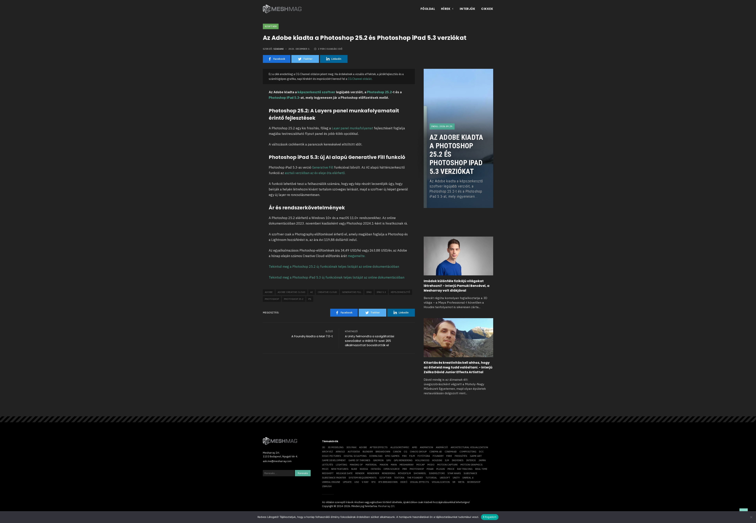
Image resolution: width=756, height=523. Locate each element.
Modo (431, 464)
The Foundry (415, 477)
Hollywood (422, 460)
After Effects (379, 447)
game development (334, 460)
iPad (369, 292)
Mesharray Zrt (386, 506)
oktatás (376, 468)
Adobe (269, 292)
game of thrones (359, 460)
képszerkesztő (400, 292)
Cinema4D (451, 451)
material (371, 464)
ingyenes (457, 460)
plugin (440, 468)
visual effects (419, 481)
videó (403, 481)
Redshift (328, 473)
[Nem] (751, 517)
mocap (420, 464)
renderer (373, 473)
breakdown (383, 451)
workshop (473, 481)
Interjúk (467, 9)
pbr (404, 468)
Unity (456, 477)
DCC (481, 451)
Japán (482, 460)
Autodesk (354, 451)
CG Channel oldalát (360, 79)
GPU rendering (403, 460)
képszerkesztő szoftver (316, 92)
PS (309, 298)
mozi (325, 468)
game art (476, 455)
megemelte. (356, 256)
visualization (441, 481)
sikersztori (437, 473)
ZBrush (327, 486)
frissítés (461, 455)
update (347, 481)
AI (311, 292)
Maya (394, 464)
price (450, 468)
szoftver (385, 477)
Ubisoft (445, 477)
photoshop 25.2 (293, 298)
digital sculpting (355, 455)
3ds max (351, 447)
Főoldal (428, 9)
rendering (388, 473)
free (449, 455)
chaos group (418, 451)
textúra (399, 477)
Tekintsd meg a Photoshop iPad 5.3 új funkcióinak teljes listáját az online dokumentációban (336, 277)
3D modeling (336, 447)
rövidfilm (404, 473)
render (359, 473)
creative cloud (327, 292)
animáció (442, 447)
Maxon (384, 464)
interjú (471, 460)
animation (426, 447)
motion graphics (471, 464)
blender (368, 451)
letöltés (327, 464)
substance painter (334, 477)
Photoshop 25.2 (379, 92)
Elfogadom (489, 516)
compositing (468, 451)
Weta (461, 481)
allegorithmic (399, 447)
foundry (438, 455)
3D (323, 447)
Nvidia (364, 468)
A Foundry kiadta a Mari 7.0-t (312, 336)
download (376, 455)
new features (339, 468)
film (412, 455)
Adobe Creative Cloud (291, 292)
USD (356, 481)
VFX (373, 481)
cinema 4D (435, 451)
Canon (397, 451)
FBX (404, 455)
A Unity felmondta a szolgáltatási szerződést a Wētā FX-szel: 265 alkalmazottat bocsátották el (369, 340)
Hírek (445, 9)
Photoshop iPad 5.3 (284, 97)
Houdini (437, 460)
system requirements (363, 477)
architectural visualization (469, 447)
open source (392, 468)
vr (453, 481)
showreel (420, 473)
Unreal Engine (331, 481)
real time (481, 468)
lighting (341, 464)
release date (344, 473)
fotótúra (424, 455)
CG (405, 451)
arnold (340, 451)
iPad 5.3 (381, 292)
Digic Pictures (331, 455)
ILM (447, 460)
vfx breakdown (387, 481)
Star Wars (454, 473)
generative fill (351, 292)
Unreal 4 (467, 477)
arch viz (327, 451)
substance (470, 473)
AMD (414, 447)
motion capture (447, 464)
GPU (388, 460)
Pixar (430, 468)
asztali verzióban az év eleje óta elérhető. (315, 173)
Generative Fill (322, 167)
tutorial (431, 477)
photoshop (272, 298)
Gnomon (378, 460)
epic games (392, 455)
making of (356, 464)
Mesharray (407, 464)
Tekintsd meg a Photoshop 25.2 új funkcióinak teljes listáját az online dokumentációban (334, 266)
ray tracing (464, 468)
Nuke (354, 468)
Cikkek (487, 9)
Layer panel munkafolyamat (352, 128)
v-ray (365, 481)
